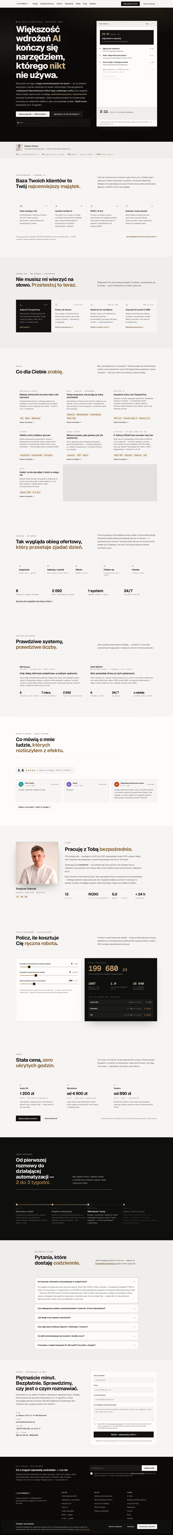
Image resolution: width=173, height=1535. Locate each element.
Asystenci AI (66, 1503)
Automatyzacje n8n (69, 1496)
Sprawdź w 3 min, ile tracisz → (67, 114)
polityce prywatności (82, 1529)
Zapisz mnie (149, 1468)
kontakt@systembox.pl (106, 1263)
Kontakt (93, 4)
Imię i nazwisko (99, 1376)
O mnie (130, 1496)
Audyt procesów (68, 1511)
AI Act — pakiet (67, 1518)
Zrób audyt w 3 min (130, 4)
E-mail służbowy (100, 1395)
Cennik (59, 4)
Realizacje (69, 4)
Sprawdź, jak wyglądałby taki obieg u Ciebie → (34, 601)
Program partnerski (101, 1511)
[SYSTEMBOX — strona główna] (22, 3)
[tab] (147, 23)
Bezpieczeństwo (47, 4)
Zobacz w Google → (64, 770)
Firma (96, 1385)
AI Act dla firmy (133, 1503)
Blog (85, 4)
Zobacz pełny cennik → (28, 1118)
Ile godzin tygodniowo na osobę (32, 972)
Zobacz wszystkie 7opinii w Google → (34, 807)
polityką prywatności (116, 1424)
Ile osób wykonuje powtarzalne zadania (35, 964)
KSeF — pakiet (67, 1515)
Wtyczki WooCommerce (103, 1500)
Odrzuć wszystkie (115, 1527)
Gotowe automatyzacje (103, 1496)
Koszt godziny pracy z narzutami (33, 981)
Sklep (78, 4)
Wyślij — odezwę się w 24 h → (123, 1434)
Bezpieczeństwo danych (136, 1500)
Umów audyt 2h (51, 1118)
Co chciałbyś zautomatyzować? (105, 1405)
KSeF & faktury (100, 1507)
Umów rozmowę (149, 4)
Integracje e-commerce (70, 1500)
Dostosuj (130, 1527)
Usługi (35, 4)
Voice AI (65, 1507)
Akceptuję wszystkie (147, 1527)
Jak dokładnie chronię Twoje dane (141, 236)
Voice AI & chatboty (101, 1503)
